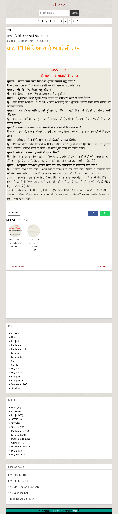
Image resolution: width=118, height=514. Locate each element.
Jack (75, 511)
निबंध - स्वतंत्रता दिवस (17, 475)
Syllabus (15, 388)
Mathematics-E (19, 349)
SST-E (14, 364)
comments (42, 41)
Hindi (13, 337)
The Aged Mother (18, 493)
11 (42, 20)
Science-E (16, 357)
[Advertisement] (59, 294)
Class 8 (59, 4)
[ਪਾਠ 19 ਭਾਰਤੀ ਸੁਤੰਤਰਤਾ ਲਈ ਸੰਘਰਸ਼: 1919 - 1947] (33, 230)
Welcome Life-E (19, 384)
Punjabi (15, 341)
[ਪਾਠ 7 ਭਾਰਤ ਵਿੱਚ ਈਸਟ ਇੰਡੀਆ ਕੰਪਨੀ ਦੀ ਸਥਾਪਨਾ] (15, 230)
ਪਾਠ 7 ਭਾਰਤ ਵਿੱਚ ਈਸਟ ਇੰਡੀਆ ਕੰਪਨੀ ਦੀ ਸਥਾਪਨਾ (15, 243)
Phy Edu (15, 368)
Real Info (55, 511)
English (15, 333)
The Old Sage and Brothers (24, 487)
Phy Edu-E (16, 372)
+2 (37, 20)
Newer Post (17, 266)
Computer (16, 376)
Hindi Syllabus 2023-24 (21, 499)
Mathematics (17, 345)
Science (15, 353)
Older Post (102, 266)
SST (9, 30)
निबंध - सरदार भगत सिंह (18, 481)
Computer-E (17, 380)
